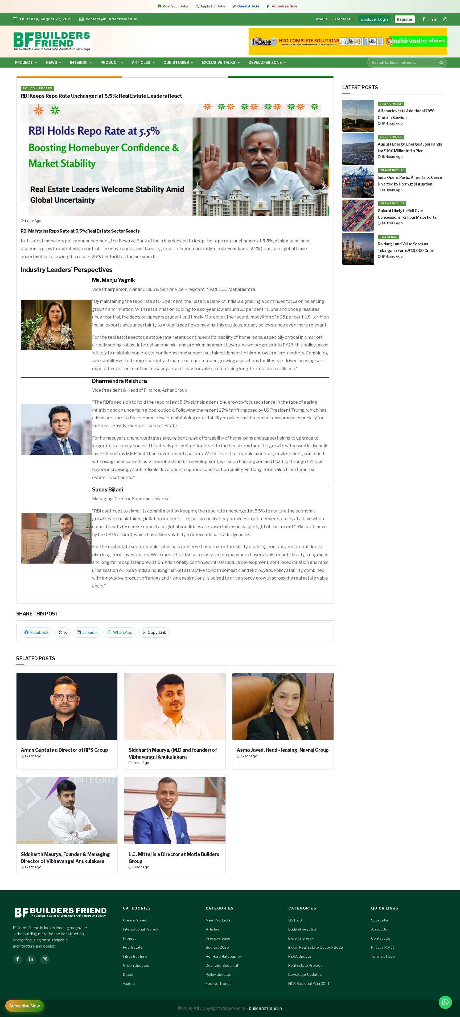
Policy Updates (37, 88)
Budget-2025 (217, 947)
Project (129, 938)
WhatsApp (122, 632)
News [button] (52, 62)
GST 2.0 (295, 920)
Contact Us (380, 938)
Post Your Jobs (175, 6)
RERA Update (299, 956)
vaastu (129, 983)
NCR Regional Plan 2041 (308, 983)
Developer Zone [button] (266, 62)
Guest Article (248, 6)
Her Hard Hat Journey (224, 956)
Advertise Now (284, 6)
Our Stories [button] (176, 62)
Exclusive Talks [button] (219, 62)
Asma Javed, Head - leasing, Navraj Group (283, 750)
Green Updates (391, 103)
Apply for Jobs (212, 6)
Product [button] (110, 62)
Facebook (39, 632)
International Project (140, 929)
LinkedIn (90, 632)
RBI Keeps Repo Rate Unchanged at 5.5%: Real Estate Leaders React (101, 96)
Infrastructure (392, 170)
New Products (218, 920)
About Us (379, 929)
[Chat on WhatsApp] (445, 1002)
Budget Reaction (302, 929)
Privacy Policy (383, 947)
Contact (342, 19)
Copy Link (157, 632)
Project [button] (24, 62)
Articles (212, 929)
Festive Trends (219, 983)
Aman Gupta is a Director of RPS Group (64, 750)
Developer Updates (305, 974)
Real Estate (388, 236)
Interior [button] (79, 62)
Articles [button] (141, 62)
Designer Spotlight (222, 965)
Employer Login (374, 19)
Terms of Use (383, 956)
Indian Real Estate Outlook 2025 (315, 947)
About (321, 19)
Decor (128, 974)
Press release (218, 938)
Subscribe (380, 920)
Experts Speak (300, 938)
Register (405, 19)
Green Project (135, 920)
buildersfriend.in (265, 1008)
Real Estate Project (305, 965)
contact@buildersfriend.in (112, 19)
